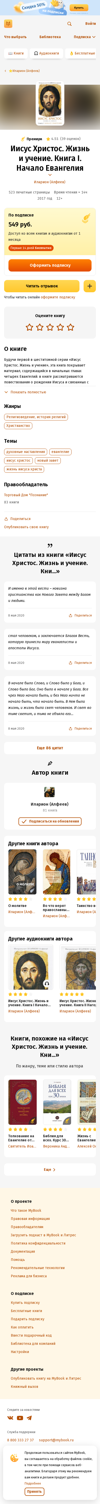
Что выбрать (15, 37)
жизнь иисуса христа (24, 469)
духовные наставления (25, 452)
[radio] (29, 327)
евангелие (60, 452)
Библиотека (50, 37)
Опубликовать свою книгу (26, 527)
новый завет (47, 460)
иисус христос (18, 460)
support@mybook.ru (56, 1440)
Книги (19, 53)
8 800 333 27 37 (20, 1440)
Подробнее (33, 1483)
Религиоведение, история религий (36, 417)
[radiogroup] (50, 327)
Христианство (18, 426)
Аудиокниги (49, 53)
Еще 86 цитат (50, 747)
